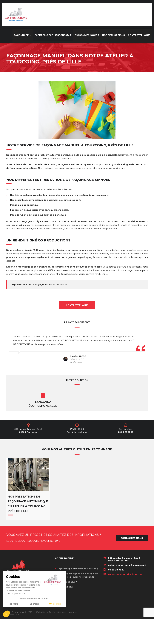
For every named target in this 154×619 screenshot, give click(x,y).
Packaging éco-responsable (43, 404)
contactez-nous (77, 305)
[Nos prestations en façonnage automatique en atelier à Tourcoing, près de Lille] (28, 474)
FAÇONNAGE (21, 35)
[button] (6, 613)
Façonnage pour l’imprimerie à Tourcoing (77, 568)
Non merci (13, 604)
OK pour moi (55, 604)
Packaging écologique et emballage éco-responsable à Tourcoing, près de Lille (78, 575)
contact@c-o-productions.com (125, 574)
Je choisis (34, 604)
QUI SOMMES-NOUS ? (86, 35)
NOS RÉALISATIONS (113, 35)
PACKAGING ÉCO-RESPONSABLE (53, 35)
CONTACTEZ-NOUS (139, 35)
